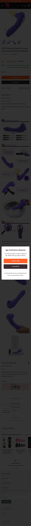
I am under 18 (15, 266)
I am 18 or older (15, 261)
